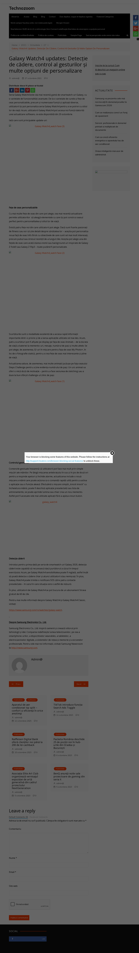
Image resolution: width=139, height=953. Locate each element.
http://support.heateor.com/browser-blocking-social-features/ (54, 461)
